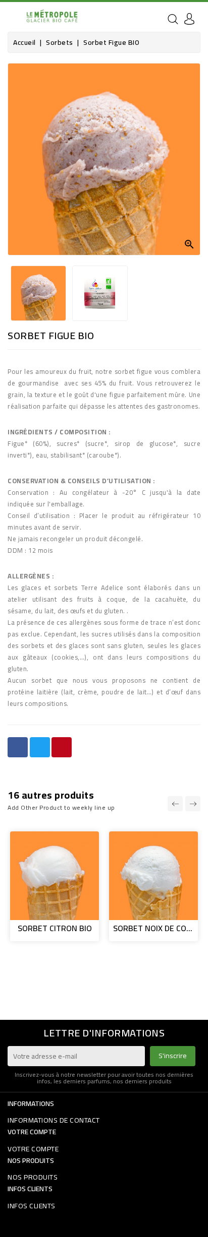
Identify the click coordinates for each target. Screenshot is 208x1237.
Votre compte (32, 1131)
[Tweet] (40, 747)
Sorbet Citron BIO (55, 928)
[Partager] (18, 747)
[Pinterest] (61, 747)
